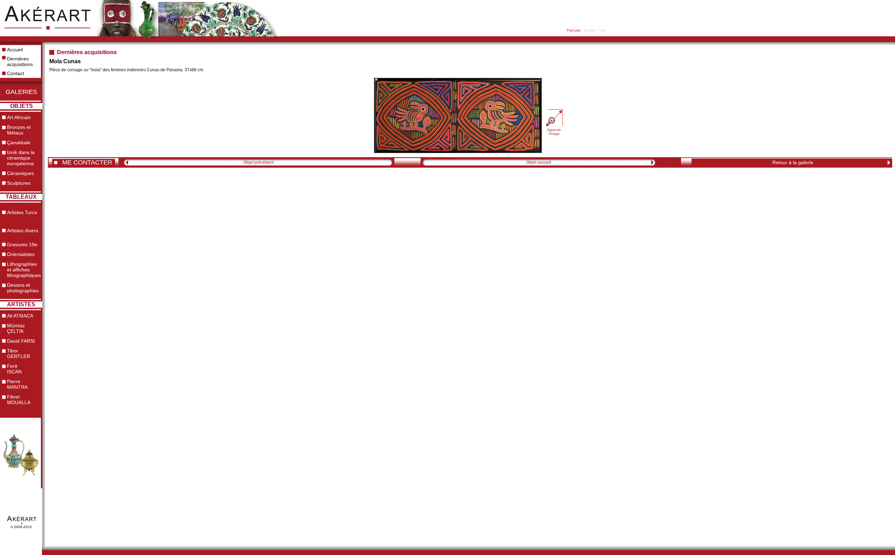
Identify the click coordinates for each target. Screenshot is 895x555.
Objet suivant (538, 162)
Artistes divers (22, 230)
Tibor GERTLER (18, 353)
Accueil (15, 49)
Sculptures (18, 183)
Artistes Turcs (22, 212)
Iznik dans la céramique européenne (21, 157)
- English (589, 30)
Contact (15, 73)
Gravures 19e (22, 244)
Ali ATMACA (20, 316)
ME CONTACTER (87, 162)
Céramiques (20, 173)
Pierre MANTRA (17, 384)
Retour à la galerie (792, 162)
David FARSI (21, 341)
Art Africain (19, 117)
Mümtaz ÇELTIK (16, 328)
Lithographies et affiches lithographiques (24, 269)
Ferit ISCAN (14, 368)
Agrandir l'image (554, 132)
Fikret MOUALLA (18, 399)
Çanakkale (18, 142)
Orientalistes (21, 254)
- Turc (601, 30)
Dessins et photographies (23, 287)
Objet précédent (258, 162)
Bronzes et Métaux (19, 130)
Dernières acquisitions (20, 61)
